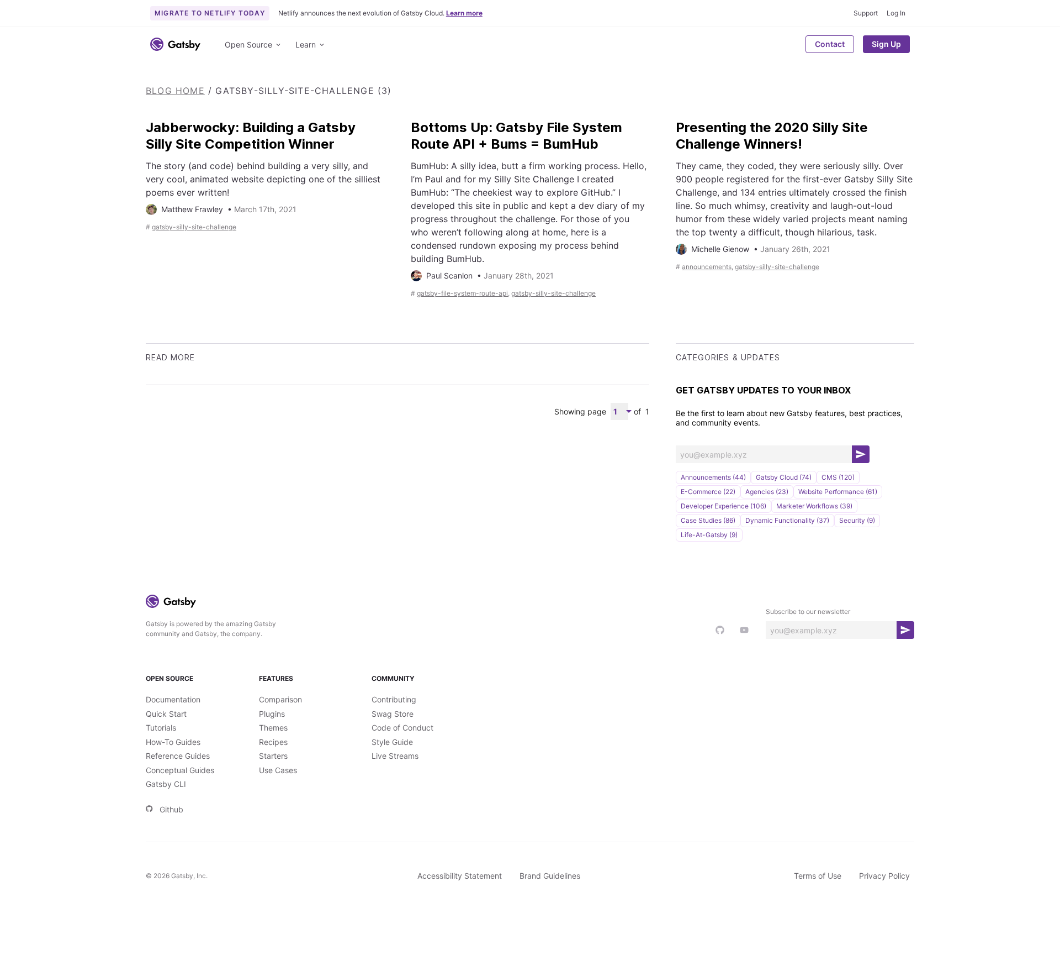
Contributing (394, 699)
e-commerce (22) (708, 491)
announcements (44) (713, 477)
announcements (707, 267)
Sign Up (886, 44)
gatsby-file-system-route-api (462, 293)
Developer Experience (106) (723, 506)
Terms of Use (817, 875)
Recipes (273, 742)
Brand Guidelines (550, 875)
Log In (896, 13)
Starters (273, 755)
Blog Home (175, 90)
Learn (305, 44)
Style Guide (392, 742)
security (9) (857, 520)
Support (866, 13)
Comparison (280, 699)
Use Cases (278, 770)
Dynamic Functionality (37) (787, 520)
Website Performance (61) (837, 491)
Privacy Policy (884, 875)
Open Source (248, 44)
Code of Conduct (402, 727)
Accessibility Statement (459, 875)
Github (171, 809)
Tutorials (161, 727)
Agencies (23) (766, 491)
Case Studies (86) (708, 520)
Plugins (272, 713)
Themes (273, 727)
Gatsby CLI (166, 784)
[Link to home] (175, 44)
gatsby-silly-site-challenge (194, 227)
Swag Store (393, 713)
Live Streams (395, 755)
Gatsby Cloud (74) (784, 477)
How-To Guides (173, 742)
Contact (830, 44)
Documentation (173, 699)
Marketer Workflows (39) (814, 506)
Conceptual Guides (180, 770)
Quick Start (166, 713)
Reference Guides (178, 755)
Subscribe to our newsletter (808, 611)
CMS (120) (838, 477)
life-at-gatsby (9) (709, 535)
